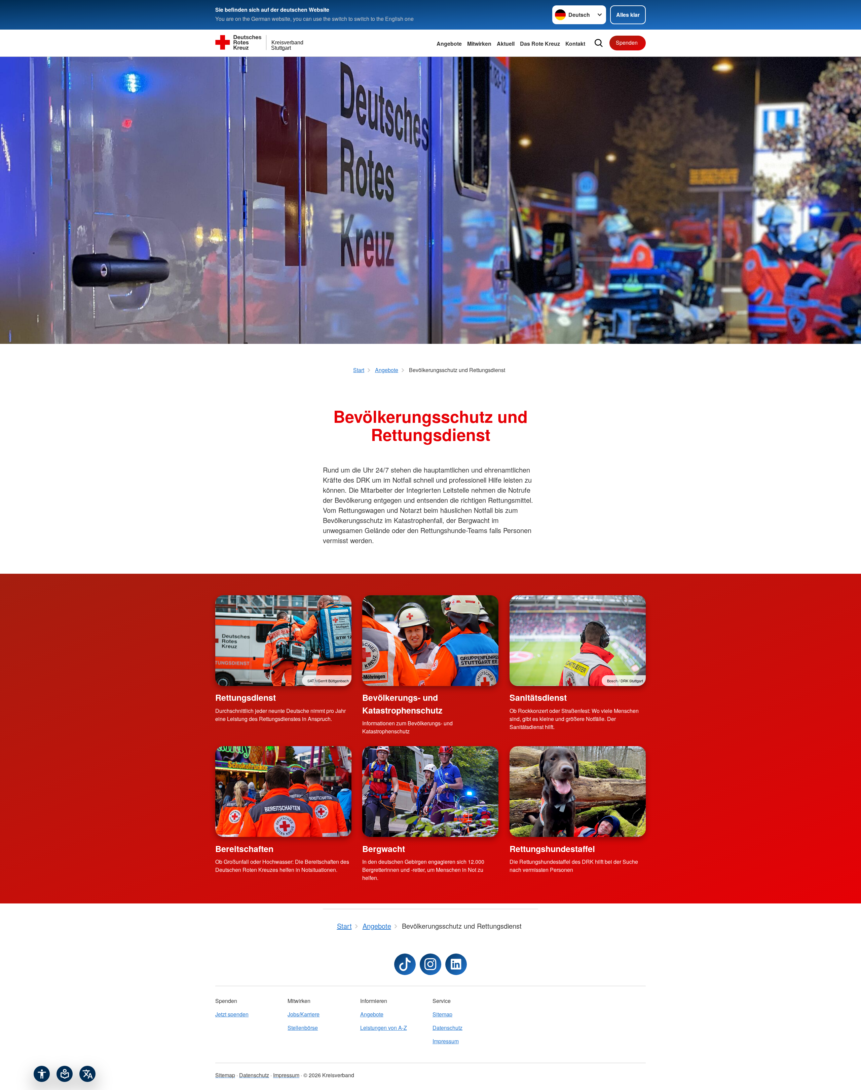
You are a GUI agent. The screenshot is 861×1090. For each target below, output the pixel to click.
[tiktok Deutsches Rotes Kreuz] (405, 964)
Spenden (627, 42)
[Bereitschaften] (283, 791)
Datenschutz (447, 1028)
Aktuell (506, 43)
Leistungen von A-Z (383, 1028)
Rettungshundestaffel (552, 849)
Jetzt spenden (232, 1014)
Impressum (446, 1041)
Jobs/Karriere (304, 1014)
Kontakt (575, 43)
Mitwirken (479, 43)
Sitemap (442, 1014)
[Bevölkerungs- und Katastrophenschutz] (430, 640)
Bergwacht (383, 849)
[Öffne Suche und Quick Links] (598, 43)
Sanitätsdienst (538, 697)
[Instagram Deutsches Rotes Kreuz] (430, 964)
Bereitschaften (244, 849)
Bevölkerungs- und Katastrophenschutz (402, 703)
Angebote (449, 43)
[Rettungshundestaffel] (578, 791)
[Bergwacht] (430, 791)
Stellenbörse (303, 1028)
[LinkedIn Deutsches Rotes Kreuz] (456, 964)
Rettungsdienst (245, 697)
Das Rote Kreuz (540, 43)
